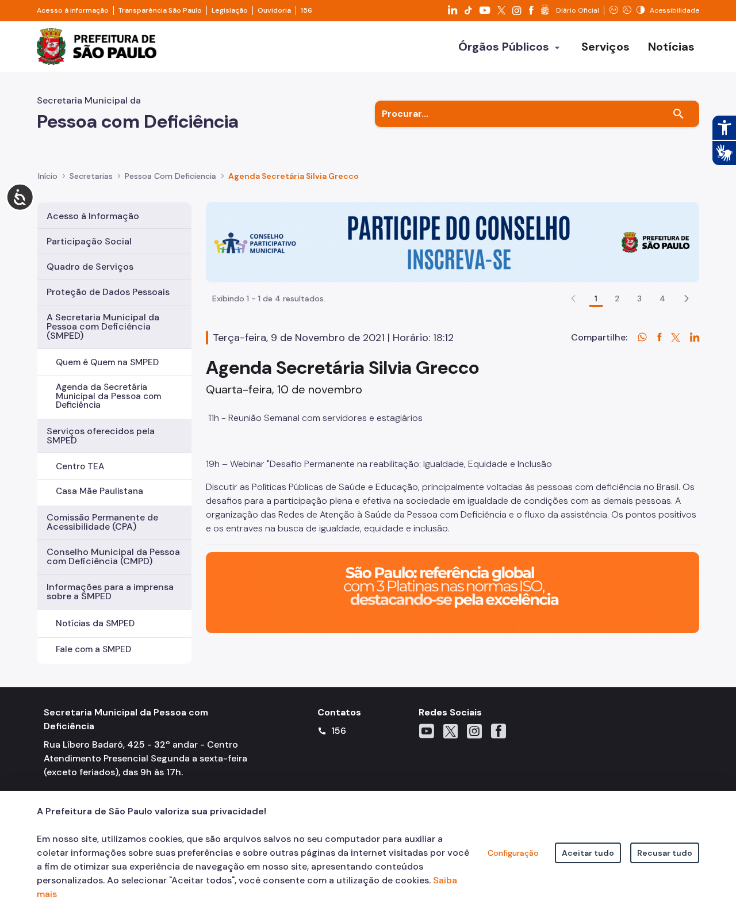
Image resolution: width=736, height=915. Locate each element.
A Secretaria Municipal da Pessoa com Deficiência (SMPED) (103, 326)
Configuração (513, 853)
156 (306, 10)
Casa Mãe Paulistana (99, 491)
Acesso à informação (73, 10)
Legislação (230, 10)
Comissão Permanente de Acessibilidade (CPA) (102, 522)
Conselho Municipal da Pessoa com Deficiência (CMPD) (113, 556)
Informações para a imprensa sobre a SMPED (110, 591)
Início (47, 176)
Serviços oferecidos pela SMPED (101, 435)
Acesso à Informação (93, 216)
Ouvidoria (274, 10)
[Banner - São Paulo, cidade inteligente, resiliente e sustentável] (452, 592)
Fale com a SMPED (93, 649)
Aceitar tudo (588, 853)
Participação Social (89, 241)
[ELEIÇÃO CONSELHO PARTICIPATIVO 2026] (452, 241)
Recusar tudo (664, 853)
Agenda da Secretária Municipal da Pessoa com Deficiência (108, 395)
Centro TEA (80, 466)
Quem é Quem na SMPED (107, 362)
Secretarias (91, 176)
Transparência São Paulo (160, 10)
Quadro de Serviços (90, 267)
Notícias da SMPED (95, 623)
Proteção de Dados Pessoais (108, 292)
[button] (686, 298)
